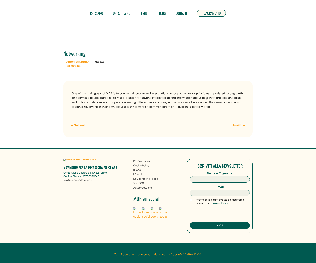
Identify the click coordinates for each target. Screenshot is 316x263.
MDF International (74, 65)
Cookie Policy (141, 165)
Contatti (181, 13)
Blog (162, 13)
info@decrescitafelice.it (77, 180)
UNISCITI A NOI (122, 13)
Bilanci (137, 170)
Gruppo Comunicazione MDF (77, 61)
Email (220, 187)
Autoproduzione (143, 187)
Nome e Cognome (219, 173)
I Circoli (137, 174)
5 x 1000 (138, 183)
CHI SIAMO (96, 13)
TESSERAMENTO (211, 13)
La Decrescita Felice (145, 178)
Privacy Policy (141, 161)
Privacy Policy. (220, 203)
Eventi (145, 13)
